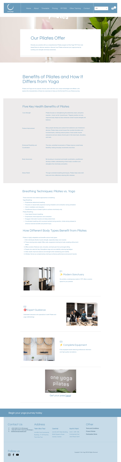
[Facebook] (13, 454)
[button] (36, 8)
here (68, 395)
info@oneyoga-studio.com (18, 431)
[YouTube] (17, 454)
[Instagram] (9, 454)
